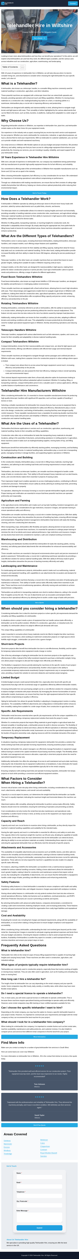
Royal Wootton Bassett (48, 1153)
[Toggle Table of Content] (21, 67)
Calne (42, 1143)
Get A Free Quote (39, 1125)
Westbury (7, 1150)
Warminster (8, 1144)
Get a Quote (38, 38)
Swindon (43, 1156)
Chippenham (45, 1146)
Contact (73, 3)
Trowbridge (8, 1154)
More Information (40, 1037)
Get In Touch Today (39, 193)
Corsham (43, 1150)
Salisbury (7, 1141)
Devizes (7, 1147)
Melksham (44, 1140)
